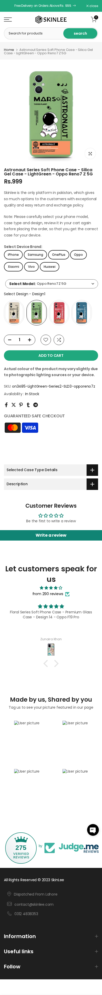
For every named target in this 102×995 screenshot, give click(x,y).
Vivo (31, 266)
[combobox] (51, 283)
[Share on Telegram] (35, 404)
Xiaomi (13, 266)
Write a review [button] (51, 535)
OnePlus (58, 254)
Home (9, 49)
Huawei (49, 266)
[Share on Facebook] (6, 404)
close (93, 6)
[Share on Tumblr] (28, 404)
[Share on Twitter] (13, 404)
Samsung (35, 254)
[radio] (14, 312)
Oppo (78, 254)
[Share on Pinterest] (21, 404)
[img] (51, 588)
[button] (93, 830)
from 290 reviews (47, 593)
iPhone (13, 254)
